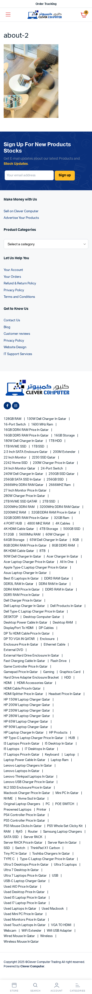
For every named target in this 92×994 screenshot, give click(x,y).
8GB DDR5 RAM (64, 545)
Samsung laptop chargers (63, 831)
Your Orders (12, 277)
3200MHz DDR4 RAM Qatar (60, 507)
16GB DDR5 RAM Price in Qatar (26, 435)
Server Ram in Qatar (62, 842)
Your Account (13, 270)
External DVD (14, 650)
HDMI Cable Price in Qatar (22, 688)
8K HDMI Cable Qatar (19, 551)
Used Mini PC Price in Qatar (24, 914)
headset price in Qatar (65, 694)
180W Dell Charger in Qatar (24, 441)
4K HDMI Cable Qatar (19, 529)
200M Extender (64, 452)
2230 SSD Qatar (44, 457)
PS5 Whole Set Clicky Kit (65, 826)
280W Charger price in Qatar (25, 496)
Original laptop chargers (22, 804)
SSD (7, 848)
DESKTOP (11, 617)
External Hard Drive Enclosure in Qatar (32, 655)
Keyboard (52, 754)
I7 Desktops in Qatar (40, 749)
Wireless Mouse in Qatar (21, 941)
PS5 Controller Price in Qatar (25, 820)
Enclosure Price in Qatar (21, 644)
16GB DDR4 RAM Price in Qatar (26, 430)
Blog (7, 327)
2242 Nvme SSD (16, 463)
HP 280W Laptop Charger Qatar (27, 716)
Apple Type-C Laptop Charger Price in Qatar (36, 567)
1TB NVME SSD (15, 446)
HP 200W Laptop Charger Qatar (27, 705)
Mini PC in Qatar (67, 793)
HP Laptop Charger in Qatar (24, 732)
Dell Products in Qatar (66, 606)
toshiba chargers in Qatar (51, 853)
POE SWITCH (65, 804)
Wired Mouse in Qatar (20, 936)
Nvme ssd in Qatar (32, 798)
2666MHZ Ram (60, 485)
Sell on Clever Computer (21, 211)
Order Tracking (46, 3)
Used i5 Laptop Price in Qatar (25, 897)
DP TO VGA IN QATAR (19, 639)
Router (33, 831)
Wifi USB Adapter (60, 930)
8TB (42, 551)
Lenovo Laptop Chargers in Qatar (28, 765)
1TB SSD (38, 446)
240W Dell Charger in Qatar (24, 474)
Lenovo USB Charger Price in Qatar (29, 782)
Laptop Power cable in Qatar (25, 760)
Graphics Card (70, 672)
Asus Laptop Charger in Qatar (26, 573)
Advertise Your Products (21, 218)
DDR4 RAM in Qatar (53, 584)
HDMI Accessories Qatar (35, 683)
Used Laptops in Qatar (20, 908)
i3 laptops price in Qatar (22, 743)
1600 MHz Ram (42, 424)
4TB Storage (49, 529)
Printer (42, 809)
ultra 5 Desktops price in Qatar (26, 864)
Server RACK (33, 837)
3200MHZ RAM (15, 512)
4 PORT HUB (13, 523)
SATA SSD (11, 837)
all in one (67, 562)
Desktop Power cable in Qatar (26, 622)
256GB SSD (55, 479)
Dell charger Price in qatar (23, 600)
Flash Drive (59, 661)
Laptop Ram (60, 760)
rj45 (19, 831)
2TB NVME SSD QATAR (21, 501)
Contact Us (12, 320)
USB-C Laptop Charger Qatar (25, 881)
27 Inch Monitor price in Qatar (25, 490)
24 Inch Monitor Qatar (20, 468)
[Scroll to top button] (84, 974)
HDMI (8, 683)
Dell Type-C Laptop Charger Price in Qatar (34, 611)
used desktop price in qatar (24, 892)
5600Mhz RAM (30, 534)
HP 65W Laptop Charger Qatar (26, 721)
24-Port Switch (52, 468)
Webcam (10, 930)
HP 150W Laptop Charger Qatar (27, 699)
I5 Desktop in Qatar (59, 743)
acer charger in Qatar (63, 556)
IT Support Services (18, 354)
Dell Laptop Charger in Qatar (25, 606)
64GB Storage (14, 540)
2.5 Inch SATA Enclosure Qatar (26, 452)
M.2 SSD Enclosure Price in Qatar (28, 787)
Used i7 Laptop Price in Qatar (25, 903)
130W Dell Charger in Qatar (47, 419)
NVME (8, 798)
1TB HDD (56, 441)
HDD (68, 677)
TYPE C (9, 859)
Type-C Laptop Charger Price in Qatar (47, 859)
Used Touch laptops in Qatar (25, 925)
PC (48, 804)
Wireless (46, 936)
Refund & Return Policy (20, 283)
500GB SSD (72, 529)
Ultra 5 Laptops (66, 864)
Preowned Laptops (18, 809)
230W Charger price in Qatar (54, 463)
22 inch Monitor (15, 457)
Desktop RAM (63, 622)
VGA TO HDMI (61, 925)
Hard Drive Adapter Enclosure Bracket (32, 677)
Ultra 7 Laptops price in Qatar (25, 875)
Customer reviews (17, 333)
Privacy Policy (14, 290)
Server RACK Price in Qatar (23, 842)
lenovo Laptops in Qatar (22, 771)
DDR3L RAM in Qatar (19, 584)
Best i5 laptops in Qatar (21, 578)
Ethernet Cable (55, 644)
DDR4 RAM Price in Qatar (22, 589)
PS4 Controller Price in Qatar (25, 815)
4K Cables (63, 523)
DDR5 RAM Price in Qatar (22, 595)
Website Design (15, 347)
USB (55, 875)
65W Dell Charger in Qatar (49, 540)
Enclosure (47, 639)
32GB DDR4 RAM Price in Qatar (54, 512)
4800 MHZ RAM (39, 523)
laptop (70, 754)
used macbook (53, 908)
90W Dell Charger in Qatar (23, 556)
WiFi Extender (32, 930)
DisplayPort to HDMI (19, 628)
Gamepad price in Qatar (21, 672)
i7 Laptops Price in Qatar (22, 754)
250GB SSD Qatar (62, 474)
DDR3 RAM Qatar (57, 578)
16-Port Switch (15, 424)
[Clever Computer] (46, 15)
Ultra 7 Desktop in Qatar (21, 870)
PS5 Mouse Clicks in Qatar (23, 826)
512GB (9, 534)
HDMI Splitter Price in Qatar (24, 694)
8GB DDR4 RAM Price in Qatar (25, 545)
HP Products (58, 732)
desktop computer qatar (42, 617)
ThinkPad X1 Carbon (45, 848)
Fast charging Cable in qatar (25, 661)
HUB (72, 738)
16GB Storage (64, 435)
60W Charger (56, 534)
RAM (7, 831)
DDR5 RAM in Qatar (59, 589)
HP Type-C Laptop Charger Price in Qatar (34, 738)
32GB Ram (62, 518)
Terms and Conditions (19, 297)
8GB (76, 540)
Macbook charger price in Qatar (27, 793)
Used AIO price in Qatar (21, 886)
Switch (20, 848)
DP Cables (46, 628)
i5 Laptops (12, 749)
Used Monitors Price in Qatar (25, 919)
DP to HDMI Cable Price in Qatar (27, 633)
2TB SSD (49, 501)
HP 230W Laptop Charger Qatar (27, 710)
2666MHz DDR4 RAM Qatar (24, 485)
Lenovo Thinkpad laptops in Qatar (29, 776)
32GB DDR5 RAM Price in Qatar (26, 518)
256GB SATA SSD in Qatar (23, 479)
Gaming (49, 672)
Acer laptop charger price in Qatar (29, 562)
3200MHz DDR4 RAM (19, 507)
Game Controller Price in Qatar (26, 666)
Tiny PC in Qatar (16, 853)
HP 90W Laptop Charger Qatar (26, 727)
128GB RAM (13, 419)
